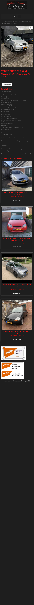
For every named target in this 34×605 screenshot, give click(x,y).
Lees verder (17, 200)
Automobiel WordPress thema (12, 381)
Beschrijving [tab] (7, 84)
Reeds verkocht (9, 21)
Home (2, 21)
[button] (30, 28)
